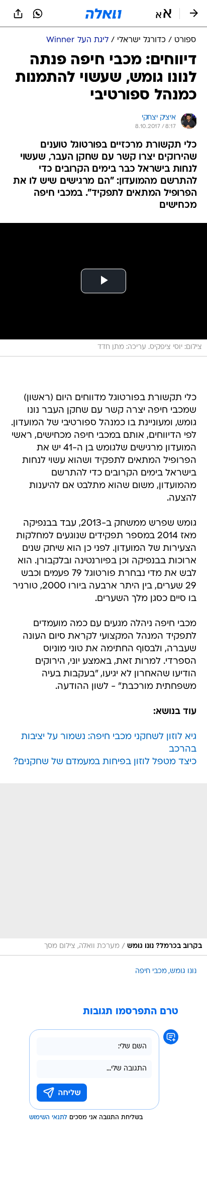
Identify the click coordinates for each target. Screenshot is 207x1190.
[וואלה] (103, 14)
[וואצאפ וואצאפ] (38, 14)
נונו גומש (183, 971)
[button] (163, 13)
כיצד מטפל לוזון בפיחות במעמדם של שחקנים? (104, 762)
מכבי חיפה (151, 971)
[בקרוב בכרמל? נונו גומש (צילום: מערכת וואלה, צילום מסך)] (103, 869)
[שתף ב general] (18, 13)
